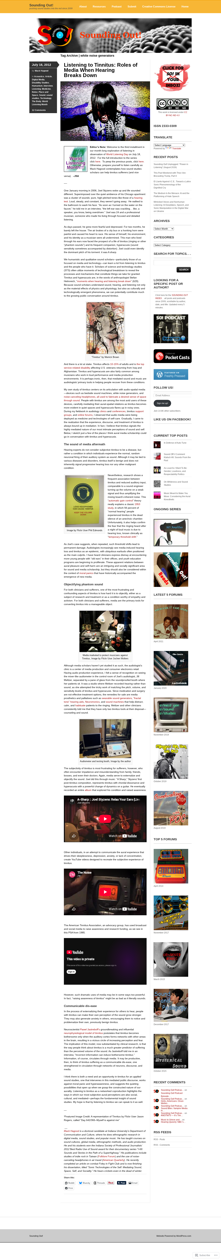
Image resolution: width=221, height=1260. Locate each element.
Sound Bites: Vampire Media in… (174, 1109)
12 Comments (39, 110)
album (88, 790)
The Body (36, 101)
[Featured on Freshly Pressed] (171, 379)
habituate (80, 705)
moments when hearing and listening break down (104, 281)
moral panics (86, 573)
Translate (176, 148)
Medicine (46, 89)
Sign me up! (162, 403)
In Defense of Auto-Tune (175, 443)
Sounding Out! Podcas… (172, 1090)
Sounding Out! (41, 5)
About (83, 6)
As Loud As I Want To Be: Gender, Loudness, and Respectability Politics (175, 471)
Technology (45, 98)
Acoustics (39, 76)
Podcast (117, 6)
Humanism (37, 86)
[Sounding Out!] (110, 52)
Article (48, 76)
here (97, 161)
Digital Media (38, 79)
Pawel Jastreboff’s (90, 1029)
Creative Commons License (158, 6)
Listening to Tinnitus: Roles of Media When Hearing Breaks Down (100, 70)
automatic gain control (121, 500)
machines (118, 701)
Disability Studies (40, 83)
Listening (36, 89)
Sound (42, 95)
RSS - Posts (159, 1139)
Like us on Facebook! (172, 419)
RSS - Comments (162, 1145)
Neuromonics (92, 701)
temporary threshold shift (122, 536)
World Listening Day (117, 154)
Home (185, 6)
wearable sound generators (117, 698)
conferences (119, 411)
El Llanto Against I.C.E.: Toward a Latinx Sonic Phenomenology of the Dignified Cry (172, 184)
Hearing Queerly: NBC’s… (173, 1122)
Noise (35, 92)
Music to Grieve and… (171, 1120)
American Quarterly (113, 1160)
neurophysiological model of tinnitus (83, 1033)
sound (109, 701)
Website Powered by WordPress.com (173, 1236)
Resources (99, 6)
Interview (48, 86)
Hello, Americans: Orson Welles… (172, 1102)
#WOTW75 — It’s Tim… (172, 1115)
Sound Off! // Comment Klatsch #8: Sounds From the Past (177, 457)
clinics (103, 411)
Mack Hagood (41, 71)
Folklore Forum (106, 1156)
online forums (85, 414)
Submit (132, 6)
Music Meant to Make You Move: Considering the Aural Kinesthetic (177, 496)
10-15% (114, 364)
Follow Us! (163, 387)
